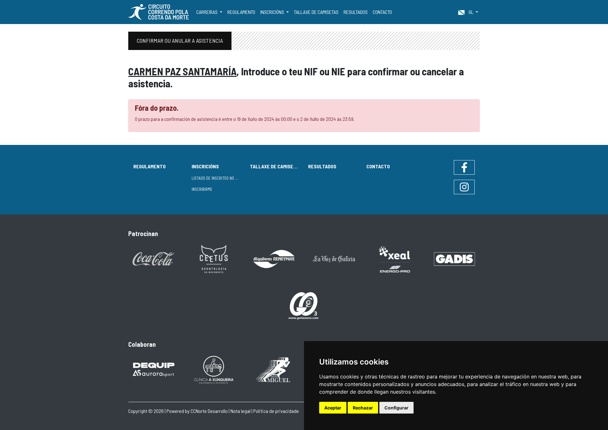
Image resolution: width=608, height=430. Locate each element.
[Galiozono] (304, 305)
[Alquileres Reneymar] (274, 258)
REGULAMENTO (241, 12)
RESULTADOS (356, 12)
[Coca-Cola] (153, 258)
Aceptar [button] (332, 407)
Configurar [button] (396, 407)
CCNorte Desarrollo (209, 411)
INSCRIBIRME (202, 189)
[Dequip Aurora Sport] (153, 369)
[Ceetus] (213, 258)
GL (471, 12)
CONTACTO (382, 12)
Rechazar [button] (363, 407)
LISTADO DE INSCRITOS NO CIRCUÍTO (218, 178)
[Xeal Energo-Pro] (394, 259)
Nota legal (240, 411)
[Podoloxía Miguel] (274, 369)
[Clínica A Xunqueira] (213, 369)
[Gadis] (454, 258)
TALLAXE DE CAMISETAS (316, 12)
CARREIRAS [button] (207, 12)
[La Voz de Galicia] (334, 258)
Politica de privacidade (276, 411)
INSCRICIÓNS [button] (272, 12)
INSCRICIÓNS (205, 166)
